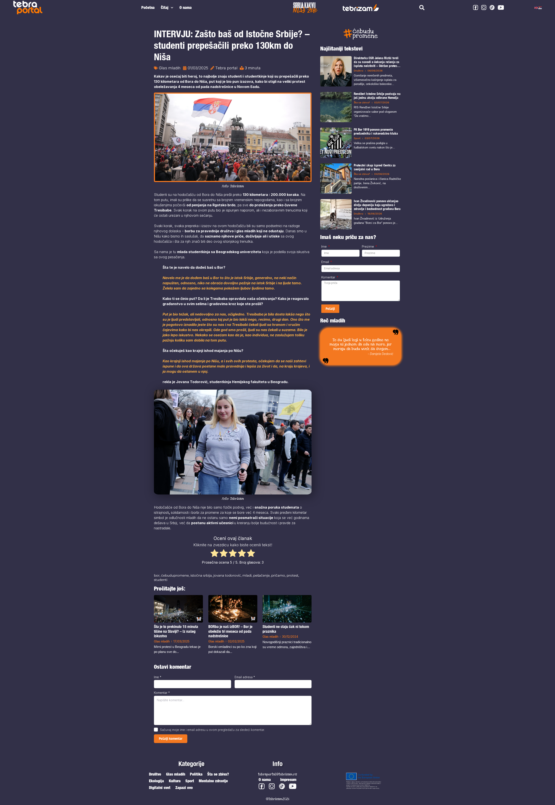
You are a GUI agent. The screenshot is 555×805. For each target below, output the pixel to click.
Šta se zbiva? (362, 102)
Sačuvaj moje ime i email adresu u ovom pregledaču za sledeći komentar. (212, 730)
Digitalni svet (159, 787)
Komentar (162, 692)
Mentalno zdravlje (213, 781)
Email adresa (245, 677)
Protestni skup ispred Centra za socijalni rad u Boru (374, 167)
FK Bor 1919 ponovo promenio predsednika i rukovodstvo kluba (376, 131)
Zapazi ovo (184, 787)
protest (292, 575)
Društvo (358, 70)
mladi (247, 575)
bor (157, 575)
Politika (196, 774)
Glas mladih (170, 68)
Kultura (175, 781)
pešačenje (261, 575)
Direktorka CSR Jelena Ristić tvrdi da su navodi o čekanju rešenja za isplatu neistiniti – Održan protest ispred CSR (376, 62)
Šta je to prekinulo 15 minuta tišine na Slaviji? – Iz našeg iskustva (176, 631)
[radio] (215, 553)
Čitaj (164, 7)
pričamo (278, 575)
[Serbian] (540, 7)
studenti (160, 580)
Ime (157, 677)
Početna (148, 7)
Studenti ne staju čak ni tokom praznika (286, 628)
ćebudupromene (175, 575)
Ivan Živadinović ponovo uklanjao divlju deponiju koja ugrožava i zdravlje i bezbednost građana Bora (377, 205)
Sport (357, 138)
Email (325, 262)
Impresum (288, 779)
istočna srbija (201, 575)
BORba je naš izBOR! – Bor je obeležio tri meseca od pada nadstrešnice (230, 631)
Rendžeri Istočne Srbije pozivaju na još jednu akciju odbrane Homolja (377, 95)
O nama (186, 7)
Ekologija (156, 781)
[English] (536, 7)
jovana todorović (227, 575)
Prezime (368, 247)
